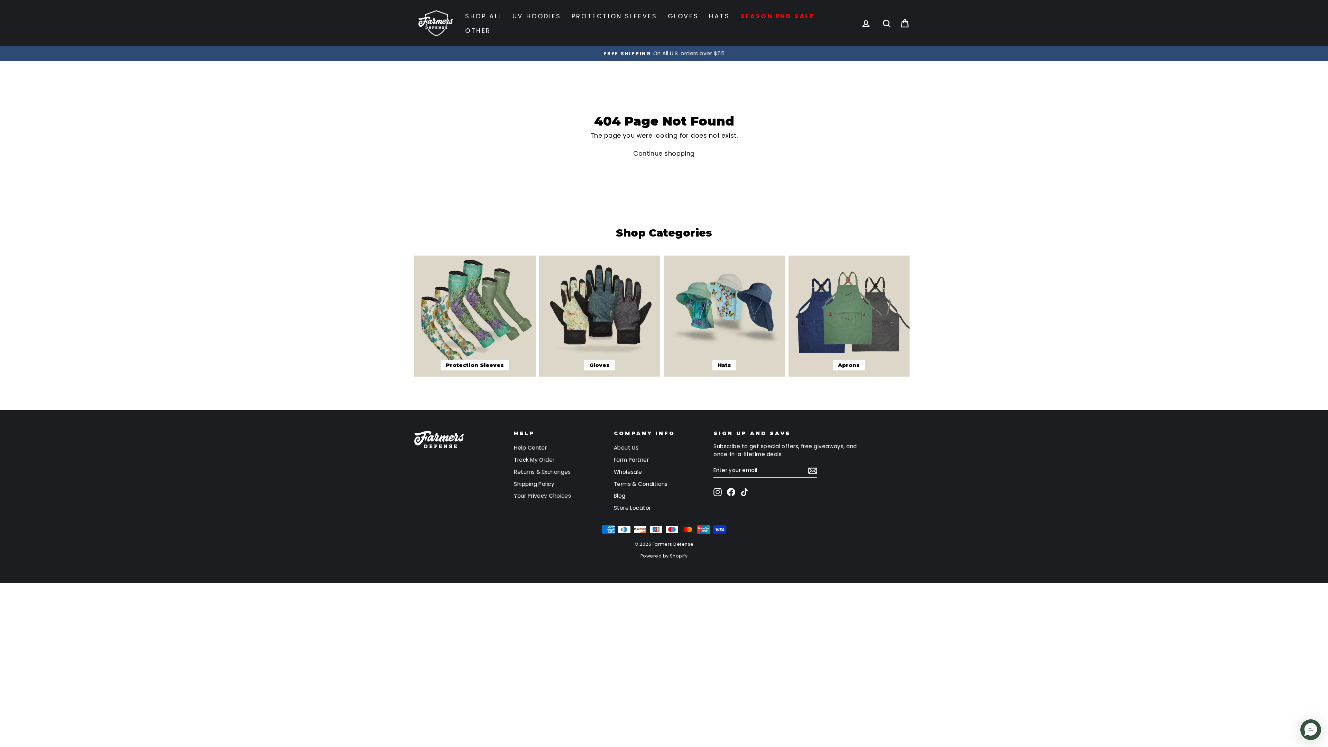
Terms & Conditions (641, 484)
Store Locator (632, 507)
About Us (626, 447)
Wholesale (628, 472)
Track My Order (534, 459)
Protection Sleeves (614, 16)
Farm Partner (631, 459)
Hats (719, 16)
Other (478, 30)
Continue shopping (664, 153)
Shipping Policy (534, 484)
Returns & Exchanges (542, 472)
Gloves (683, 16)
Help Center (530, 447)
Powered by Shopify (664, 556)
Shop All (483, 16)
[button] (1310, 729)
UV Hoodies (537, 16)
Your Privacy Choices (542, 495)
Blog (620, 495)
